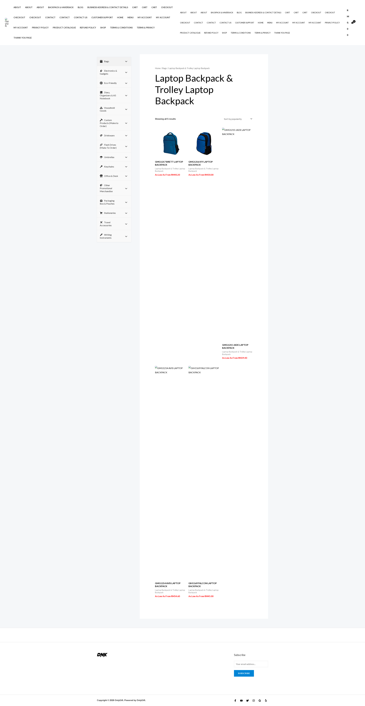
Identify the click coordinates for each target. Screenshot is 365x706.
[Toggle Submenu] (126, 61)
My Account (163, 17)
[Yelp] (266, 700)
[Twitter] (247, 700)
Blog (80, 7)
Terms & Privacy (146, 27)
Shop (103, 27)
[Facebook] (235, 700)
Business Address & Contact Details (107, 7)
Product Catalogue (64, 27)
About (17, 7)
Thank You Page (23, 38)
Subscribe (244, 673)
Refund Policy (88, 27)
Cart (135, 7)
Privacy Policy (40, 27)
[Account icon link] (358, 22)
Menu (130, 17)
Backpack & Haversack (61, 7)
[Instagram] (253, 700)
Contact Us (80, 17)
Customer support (102, 17)
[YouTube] (241, 700)
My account (145, 17)
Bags (164, 68)
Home (120, 17)
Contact (50, 17)
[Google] (259, 700)
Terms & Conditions (121, 27)
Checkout (167, 7)
